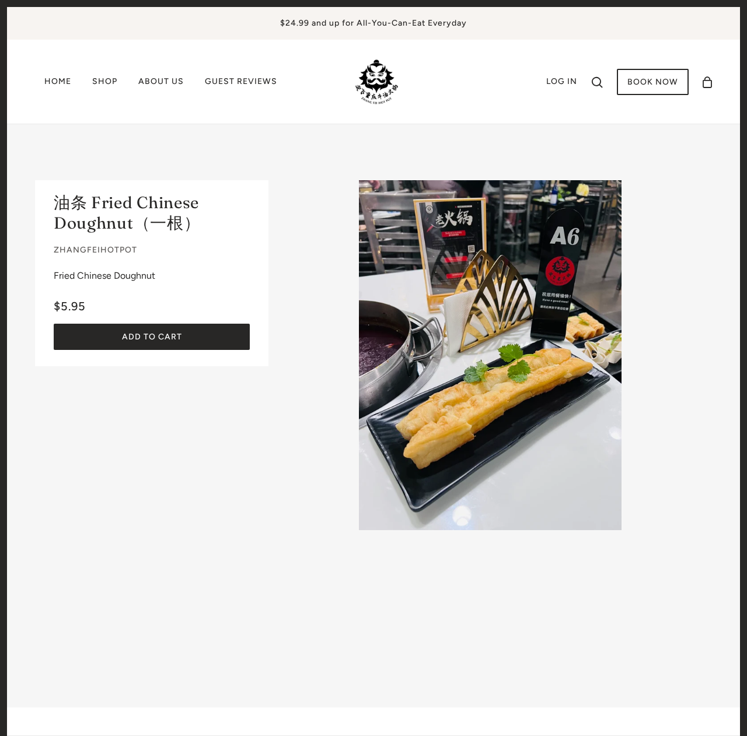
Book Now (652, 82)
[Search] (597, 82)
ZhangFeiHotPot (95, 250)
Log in (561, 81)
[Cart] (707, 82)
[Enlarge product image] (490, 355)
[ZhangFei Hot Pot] (377, 80)
